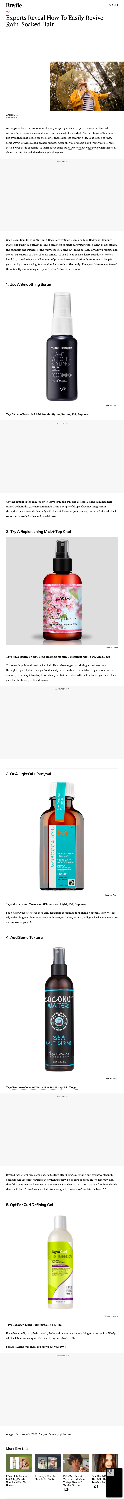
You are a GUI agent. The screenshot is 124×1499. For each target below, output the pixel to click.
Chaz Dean (103, 656)
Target (73, 1087)
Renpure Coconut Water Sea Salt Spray (37, 1087)
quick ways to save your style (81, 147)
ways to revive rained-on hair (30, 142)
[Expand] (109, 1470)
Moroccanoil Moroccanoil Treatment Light (39, 904)
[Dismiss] (119, 1470)
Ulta (59, 1325)
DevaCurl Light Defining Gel (30, 1325)
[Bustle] (14, 5)
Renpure (107, 240)
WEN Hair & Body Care (46, 240)
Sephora (83, 414)
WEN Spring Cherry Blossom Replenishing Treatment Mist (50, 656)
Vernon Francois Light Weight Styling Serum (41, 414)
